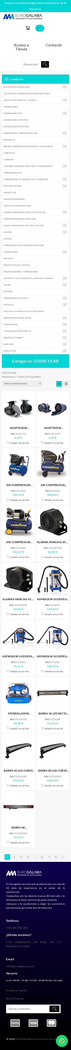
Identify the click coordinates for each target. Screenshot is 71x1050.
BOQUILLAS (9, 140)
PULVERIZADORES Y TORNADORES (21, 272)
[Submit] (45, 64)
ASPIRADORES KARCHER (16, 120)
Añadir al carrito (19, 442)
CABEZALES (9, 153)
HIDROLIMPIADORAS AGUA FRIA (20, 219)
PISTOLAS (8, 258)
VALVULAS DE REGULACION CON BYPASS (24, 311)
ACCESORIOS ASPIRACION (17, 87)
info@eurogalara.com (20, 966)
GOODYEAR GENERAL (14, 199)
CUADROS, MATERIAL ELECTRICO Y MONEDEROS (28, 166)
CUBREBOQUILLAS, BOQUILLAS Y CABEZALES (26, 179)
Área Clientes (15, 998)
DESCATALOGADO (13, 186)
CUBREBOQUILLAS (13, 173)
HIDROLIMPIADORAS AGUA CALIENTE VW (25, 212)
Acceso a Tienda (21, 47)
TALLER (7, 285)
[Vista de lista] (66, 384)
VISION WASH (11, 324)
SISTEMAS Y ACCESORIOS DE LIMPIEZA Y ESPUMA (28, 278)
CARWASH (9, 159)
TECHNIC (8, 291)
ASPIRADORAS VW (13, 113)
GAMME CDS (10, 192)
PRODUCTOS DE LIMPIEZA (17, 265)
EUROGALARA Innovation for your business (40, 1039)
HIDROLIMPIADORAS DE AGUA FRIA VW (24, 225)
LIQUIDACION (11, 252)
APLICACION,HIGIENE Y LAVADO (20, 100)
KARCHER (8, 344)
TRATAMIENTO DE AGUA (16, 298)
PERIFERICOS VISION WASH (17, 318)
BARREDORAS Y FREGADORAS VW (20, 133)
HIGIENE (8, 232)
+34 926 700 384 (17, 927)
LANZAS (8, 239)
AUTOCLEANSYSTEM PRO (16, 126)
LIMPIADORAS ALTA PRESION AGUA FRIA (24, 245)
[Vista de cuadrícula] (59, 384)
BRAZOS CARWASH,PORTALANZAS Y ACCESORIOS (28, 146)
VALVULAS (9, 305)
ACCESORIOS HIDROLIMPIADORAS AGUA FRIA (27, 93)
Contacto (54, 45)
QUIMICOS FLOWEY (13, 337)
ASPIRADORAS (11, 107)
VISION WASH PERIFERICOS (17, 331)
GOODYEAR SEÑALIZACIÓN (17, 206)
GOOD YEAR (10, 351)
